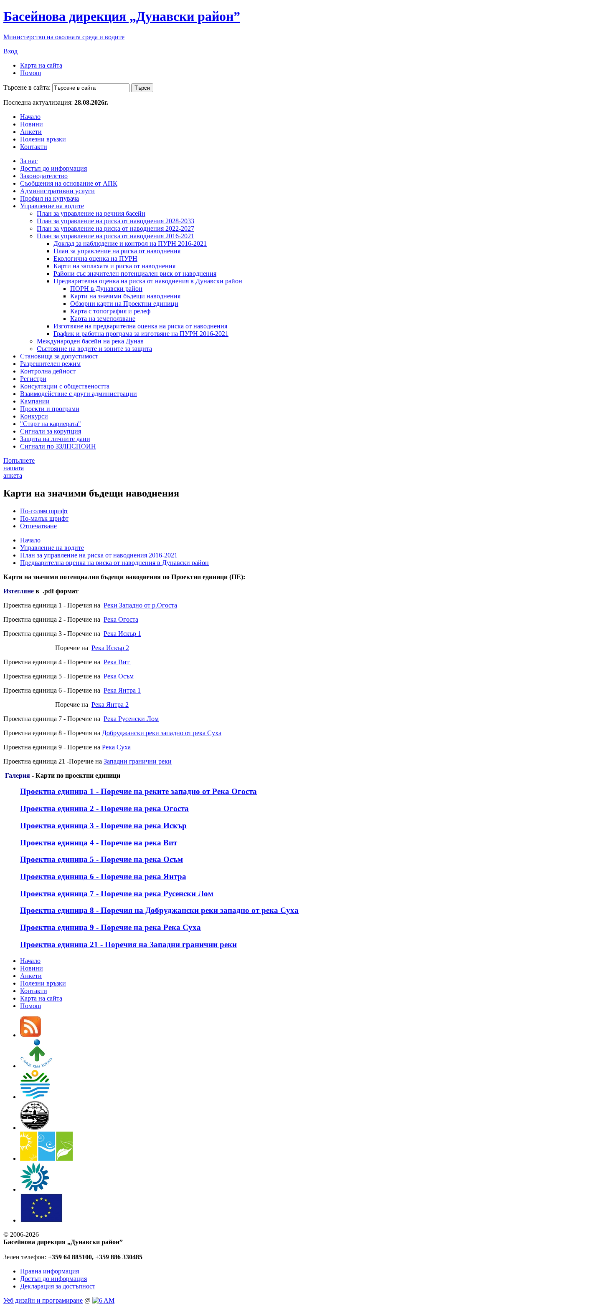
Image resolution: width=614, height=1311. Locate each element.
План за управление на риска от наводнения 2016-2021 (115, 236)
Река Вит (117, 662)
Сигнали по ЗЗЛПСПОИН (58, 446)
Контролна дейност (48, 371)
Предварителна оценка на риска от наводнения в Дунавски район (147, 281)
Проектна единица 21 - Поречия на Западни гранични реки (128, 944)
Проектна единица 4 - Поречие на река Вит (98, 842)
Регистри (33, 378)
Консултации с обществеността (64, 386)
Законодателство (44, 175)
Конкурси (34, 416)
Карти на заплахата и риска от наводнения (114, 266)
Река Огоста (121, 619)
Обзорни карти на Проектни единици (124, 303)
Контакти (33, 146)
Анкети (31, 131)
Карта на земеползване (102, 318)
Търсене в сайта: (27, 87)
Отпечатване (38, 525)
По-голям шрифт (44, 510)
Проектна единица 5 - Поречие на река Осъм (101, 859)
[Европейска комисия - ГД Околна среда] (41, 1220)
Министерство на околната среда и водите (63, 36)
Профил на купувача (49, 198)
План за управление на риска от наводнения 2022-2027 (115, 228)
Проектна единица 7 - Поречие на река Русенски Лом (116, 893)
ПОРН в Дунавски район (106, 288)
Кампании (35, 401)
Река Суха (116, 747)
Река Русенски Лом (131, 718)
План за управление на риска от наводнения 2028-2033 (115, 220)
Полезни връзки (43, 139)
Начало (30, 116)
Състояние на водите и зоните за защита (94, 348)
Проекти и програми (49, 408)
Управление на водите (52, 205)
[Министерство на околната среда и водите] (35, 1096)
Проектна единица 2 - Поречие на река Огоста (104, 808)
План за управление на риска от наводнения (116, 251)
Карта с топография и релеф (110, 311)
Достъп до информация (53, 168)
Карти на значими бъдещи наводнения (125, 296)
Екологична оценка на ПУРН (95, 258)
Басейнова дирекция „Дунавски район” (121, 16)
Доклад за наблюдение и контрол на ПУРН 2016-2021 (130, 243)
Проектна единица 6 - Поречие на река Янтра (103, 876)
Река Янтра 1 (122, 690)
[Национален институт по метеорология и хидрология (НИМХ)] (35, 1127)
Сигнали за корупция (50, 431)
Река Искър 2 (110, 647)
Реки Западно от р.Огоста (140, 605)
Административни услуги (57, 190)
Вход (10, 51)
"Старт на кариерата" (50, 423)
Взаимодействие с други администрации (78, 393)
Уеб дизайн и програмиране (43, 1300)
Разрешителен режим (50, 363)
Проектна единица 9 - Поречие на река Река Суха (110, 927)
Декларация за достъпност (57, 1286)
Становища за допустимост (59, 356)
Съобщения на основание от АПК (68, 183)
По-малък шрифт (44, 518)
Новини (31, 124)
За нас (29, 160)
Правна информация (49, 1271)
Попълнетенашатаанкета (19, 468)
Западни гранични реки (138, 761)
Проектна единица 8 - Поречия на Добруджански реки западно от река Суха (159, 910)
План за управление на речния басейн (91, 213)
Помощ (30, 72)
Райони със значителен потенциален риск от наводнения (134, 273)
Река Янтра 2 (110, 704)
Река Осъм (119, 676)
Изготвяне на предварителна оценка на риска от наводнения (140, 326)
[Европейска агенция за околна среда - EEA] (34, 1189)
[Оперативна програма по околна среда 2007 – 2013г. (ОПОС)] (46, 1158)
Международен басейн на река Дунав (90, 341)
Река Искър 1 (122, 633)
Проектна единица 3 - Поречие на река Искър (103, 825)
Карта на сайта (41, 65)
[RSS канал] (30, 1035)
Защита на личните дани (55, 438)
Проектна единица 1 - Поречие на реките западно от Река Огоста (138, 791)
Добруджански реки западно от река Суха (161, 732)
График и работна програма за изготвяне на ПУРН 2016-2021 (140, 333)
